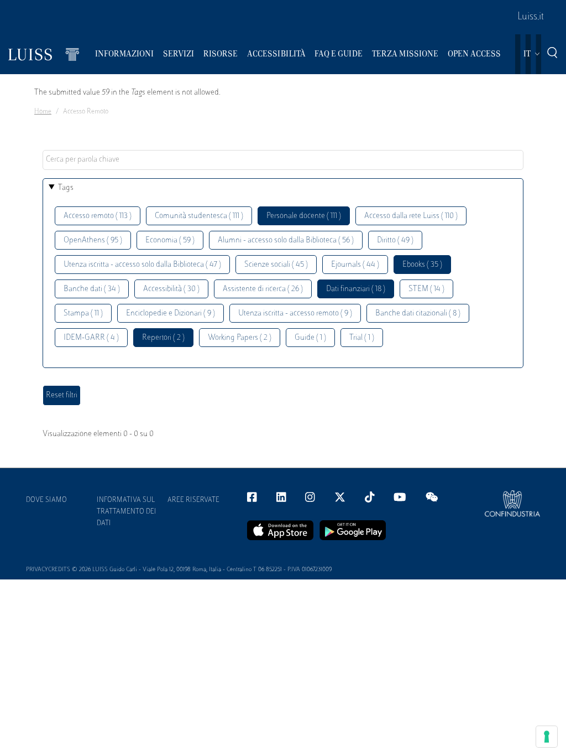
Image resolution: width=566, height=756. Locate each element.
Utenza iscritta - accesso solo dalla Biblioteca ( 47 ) (142, 265)
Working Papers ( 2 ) (239, 338)
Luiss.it (530, 17)
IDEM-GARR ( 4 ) (91, 338)
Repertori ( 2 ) (163, 338)
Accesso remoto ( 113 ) (98, 216)
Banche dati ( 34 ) (92, 289)
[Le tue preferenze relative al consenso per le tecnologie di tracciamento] (546, 736)
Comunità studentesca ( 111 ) (199, 216)
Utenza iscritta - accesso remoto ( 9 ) (295, 313)
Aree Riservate (193, 500)
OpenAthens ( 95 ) (93, 240)
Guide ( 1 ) (310, 338)
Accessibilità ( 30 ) (171, 289)
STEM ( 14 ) (426, 289)
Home (42, 111)
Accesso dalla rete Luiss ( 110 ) (411, 216)
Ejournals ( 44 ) (355, 265)
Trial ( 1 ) (361, 338)
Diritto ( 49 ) (395, 240)
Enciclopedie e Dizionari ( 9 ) (170, 313)
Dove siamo (46, 500)
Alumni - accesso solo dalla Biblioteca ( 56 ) (286, 240)
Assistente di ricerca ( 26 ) (263, 289)
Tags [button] (66, 188)
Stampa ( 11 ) (83, 313)
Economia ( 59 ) (170, 240)
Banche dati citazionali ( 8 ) (417, 313)
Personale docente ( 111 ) (303, 216)
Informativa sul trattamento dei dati (126, 512)
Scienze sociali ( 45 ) (276, 265)
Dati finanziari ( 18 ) (355, 289)
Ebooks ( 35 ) (422, 265)
